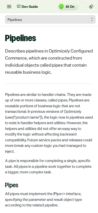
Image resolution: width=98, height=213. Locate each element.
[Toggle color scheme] (91, 6)
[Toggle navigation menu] (9, 6)
